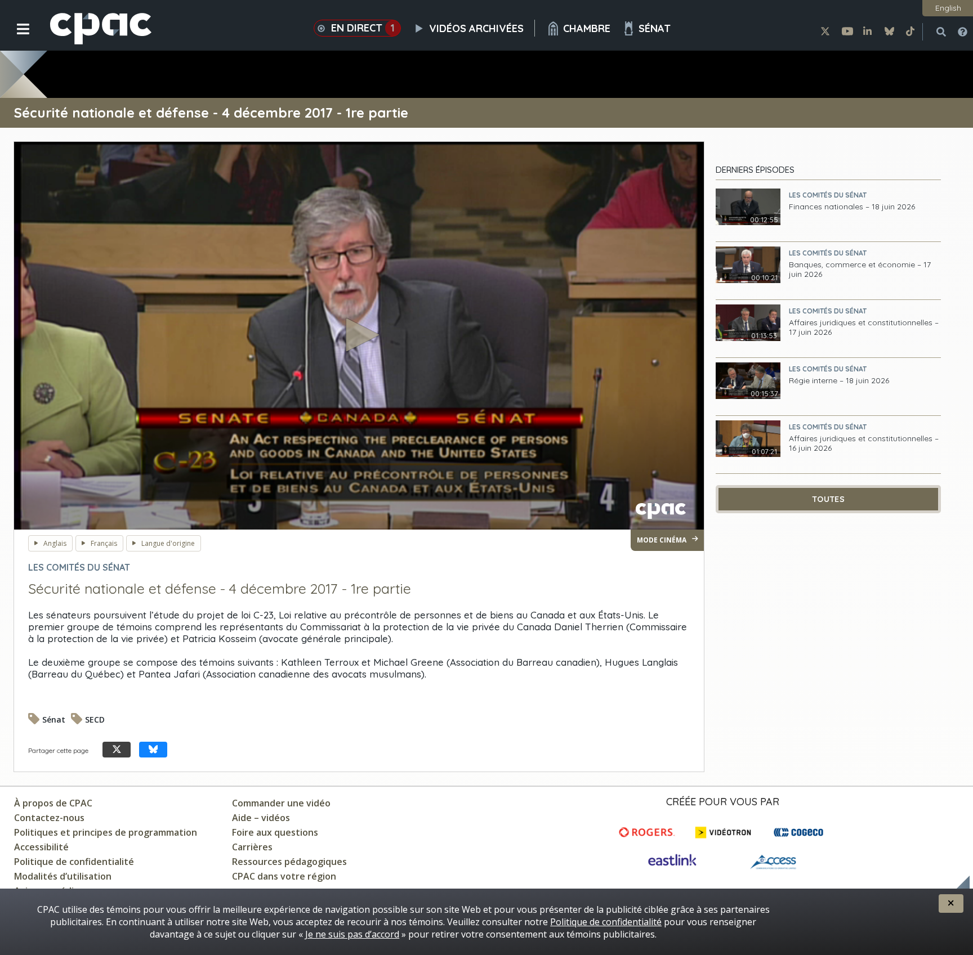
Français (104, 543)
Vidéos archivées (476, 28)
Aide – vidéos (261, 817)
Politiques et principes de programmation (105, 832)
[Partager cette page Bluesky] (153, 750)
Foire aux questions (275, 832)
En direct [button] (363, 27)
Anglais (54, 543)
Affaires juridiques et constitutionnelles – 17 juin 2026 (864, 327)
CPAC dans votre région (284, 876)
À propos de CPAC (53, 803)
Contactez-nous (49, 817)
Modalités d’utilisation (62, 876)
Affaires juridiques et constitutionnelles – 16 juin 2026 (864, 443)
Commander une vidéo (281, 803)
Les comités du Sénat (828, 195)
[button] (15, 37)
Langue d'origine (168, 543)
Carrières (252, 847)
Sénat (655, 28)
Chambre (586, 28)
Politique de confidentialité (74, 861)
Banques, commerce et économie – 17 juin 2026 (860, 269)
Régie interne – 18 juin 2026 (839, 380)
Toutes (828, 499)
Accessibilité (41, 847)
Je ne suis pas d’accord (352, 934)
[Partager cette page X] (116, 750)
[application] (359, 336)
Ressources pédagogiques (289, 861)
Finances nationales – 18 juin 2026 (852, 207)
